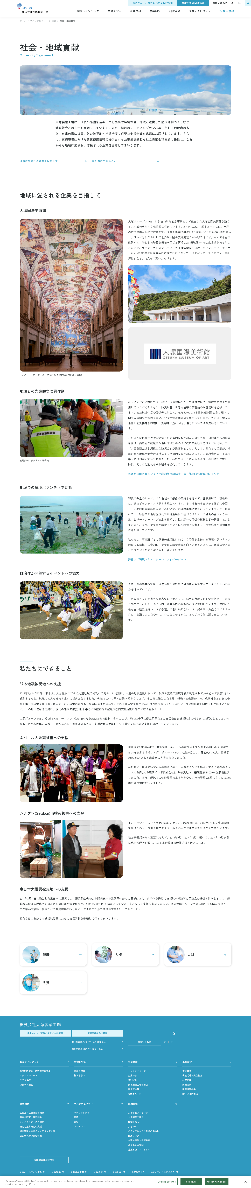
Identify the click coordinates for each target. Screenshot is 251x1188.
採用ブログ (133, 1135)
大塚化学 (117, 1172)
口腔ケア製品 (26, 1084)
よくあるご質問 (136, 1145)
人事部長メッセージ (138, 1112)
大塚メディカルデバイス (162, 1172)
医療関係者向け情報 (193, 3)
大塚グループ (134, 1093)
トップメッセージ (137, 1070)
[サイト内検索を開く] (248, 3)
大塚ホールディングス (31, 1172)
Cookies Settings (167, 1181)
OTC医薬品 (25, 1080)
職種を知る (133, 1121)
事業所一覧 (133, 1089)
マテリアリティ (81, 1112)
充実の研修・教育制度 (139, 1140)
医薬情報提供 (189, 1089)
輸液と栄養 (79, 1070)
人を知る (132, 1126)
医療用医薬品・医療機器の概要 (35, 1070)
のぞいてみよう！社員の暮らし (143, 1131)
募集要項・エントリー (139, 1149)
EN (239, 3)
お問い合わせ (220, 3)
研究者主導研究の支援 (31, 1126)
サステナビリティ (200, 11)
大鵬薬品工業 (77, 1172)
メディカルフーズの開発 (32, 1121)
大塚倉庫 (98, 1172)
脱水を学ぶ (79, 1075)
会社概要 (132, 1080)
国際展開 (186, 1084)
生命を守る (114, 11)
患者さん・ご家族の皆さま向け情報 (152, 3)
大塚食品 (135, 1172)
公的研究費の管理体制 (31, 1135)
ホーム (23, 20)
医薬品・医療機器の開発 (32, 1112)
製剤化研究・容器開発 (31, 1117)
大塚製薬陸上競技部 (44, 1160)
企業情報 (135, 11)
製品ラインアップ (88, 11)
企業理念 (132, 1075)
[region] (125, 1182)
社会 (54, 20)
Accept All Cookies (217, 1181)
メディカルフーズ (28, 1075)
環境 (76, 1117)
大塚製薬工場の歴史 (138, 1084)
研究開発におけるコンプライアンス (37, 1131)
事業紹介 (155, 11)
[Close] (245, 1181)
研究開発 (174, 11)
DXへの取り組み (190, 1093)
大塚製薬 (56, 1172)
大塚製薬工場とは (137, 1117)
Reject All (191, 1181)
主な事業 (186, 1070)
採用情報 (228, 11)
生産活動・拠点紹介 (192, 1075)
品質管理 (186, 1080)
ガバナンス (79, 1126)
